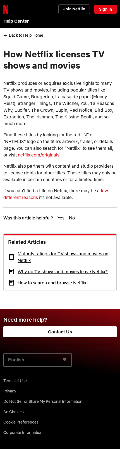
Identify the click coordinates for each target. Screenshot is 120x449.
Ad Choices (13, 411)
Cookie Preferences (21, 422)
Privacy (9, 391)
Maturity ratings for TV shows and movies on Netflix (63, 257)
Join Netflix (74, 8)
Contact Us (60, 332)
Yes (60, 218)
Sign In (105, 9)
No (72, 218)
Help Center (16, 21)
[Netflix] (5, 9)
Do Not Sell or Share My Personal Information (42, 401)
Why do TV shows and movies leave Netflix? (63, 271)
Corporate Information (22, 432)
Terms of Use (15, 380)
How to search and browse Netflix (52, 283)
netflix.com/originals (38, 155)
